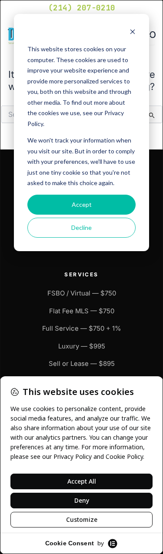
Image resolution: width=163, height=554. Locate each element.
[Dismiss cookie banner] (133, 32)
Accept (82, 204)
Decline (81, 227)
